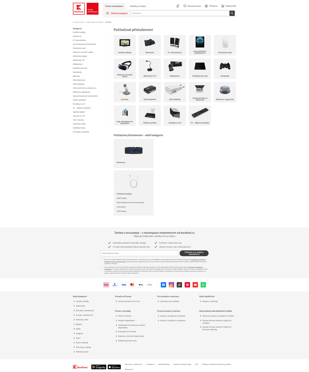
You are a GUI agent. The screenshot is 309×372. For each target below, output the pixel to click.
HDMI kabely (122, 198)
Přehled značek (82, 352)
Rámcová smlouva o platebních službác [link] (218, 316)
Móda (78, 329)
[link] (138, 6)
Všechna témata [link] (124, 316)
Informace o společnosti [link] (133, 364)
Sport (78, 338)
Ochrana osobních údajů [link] (182, 364)
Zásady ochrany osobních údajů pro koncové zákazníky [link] (216, 328)
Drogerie (79, 333)
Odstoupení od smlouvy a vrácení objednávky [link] (131, 326)
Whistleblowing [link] (163, 364)
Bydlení (79, 324)
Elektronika (80, 306)
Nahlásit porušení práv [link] (127, 341)
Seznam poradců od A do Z (129, 301)
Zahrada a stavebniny (85, 310)
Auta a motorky (82, 342)
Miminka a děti (82, 319)
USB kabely (121, 207)
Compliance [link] (150, 364)
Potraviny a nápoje (83, 347)
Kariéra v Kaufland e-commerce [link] (173, 320)
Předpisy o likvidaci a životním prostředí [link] (216, 364)
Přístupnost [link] (129, 369)
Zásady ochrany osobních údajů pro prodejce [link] (216, 321)
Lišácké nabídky (82, 301)
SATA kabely (121, 211)
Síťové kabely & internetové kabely (130, 202)
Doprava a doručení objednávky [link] (131, 336)
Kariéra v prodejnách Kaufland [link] (172, 316)
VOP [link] (196, 364)
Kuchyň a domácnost (84, 315)
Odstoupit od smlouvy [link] (127, 331)
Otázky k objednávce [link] (126, 320)
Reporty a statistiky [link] (210, 301)
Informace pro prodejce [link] (169, 301)
